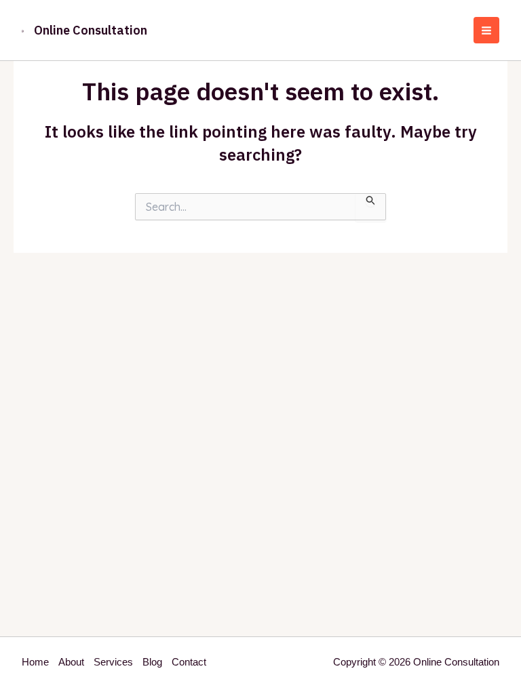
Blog (152, 662)
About (71, 662)
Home (35, 662)
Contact (189, 662)
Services (113, 662)
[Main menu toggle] (487, 30)
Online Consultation (90, 30)
